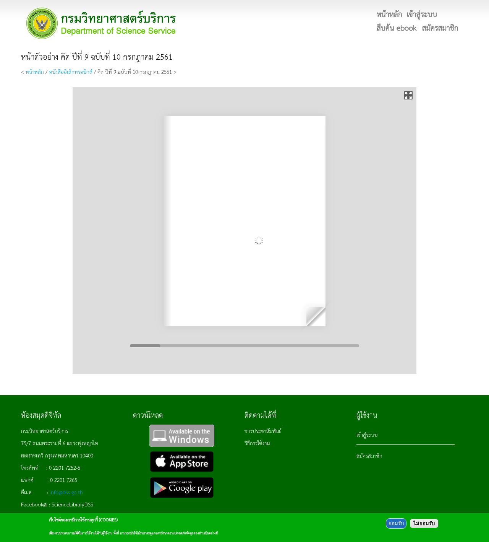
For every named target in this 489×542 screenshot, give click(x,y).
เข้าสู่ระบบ (367, 434)
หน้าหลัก (35, 71)
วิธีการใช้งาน (257, 443)
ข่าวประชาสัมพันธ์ (263, 430)
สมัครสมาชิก (369, 455)
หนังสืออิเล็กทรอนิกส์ (70, 71)
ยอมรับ (396, 523)
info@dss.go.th (66, 492)
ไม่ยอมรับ (424, 523)
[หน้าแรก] (101, 23)
